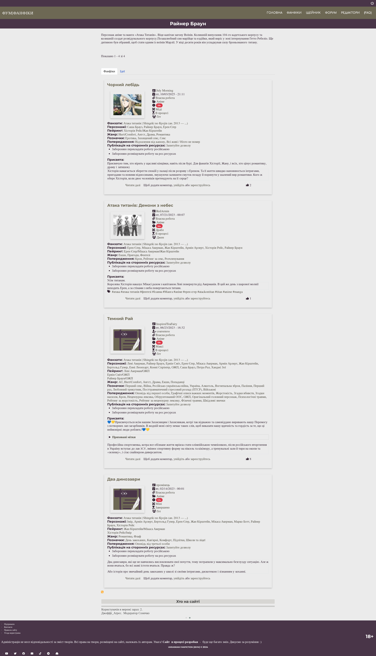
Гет (159, 116)
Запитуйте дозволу (178, 145)
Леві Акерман (136, 363)
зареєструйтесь (200, 185)
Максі (159, 346)
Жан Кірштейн (152, 130)
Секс (163, 138)
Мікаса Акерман (152, 248)
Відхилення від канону (150, 142)
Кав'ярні (152, 540)
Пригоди (133, 255)
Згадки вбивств (244, 393)
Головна (274, 12)
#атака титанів (130, 292)
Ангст (141, 134)
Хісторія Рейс (133, 130)
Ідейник (313, 12)
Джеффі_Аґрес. (111, 613)
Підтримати (9, 624)
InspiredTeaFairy (166, 324)
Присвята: (115, 159)
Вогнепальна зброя (227, 386)
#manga (238, 292)
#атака (116, 292)
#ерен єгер (190, 292)
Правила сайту (10, 630)
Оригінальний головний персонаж (214, 397)
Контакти (8, 627)
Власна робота (165, 98)
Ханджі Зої (218, 367)
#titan (218, 292)
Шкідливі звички (214, 400)
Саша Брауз (134, 127)
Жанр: (112, 134)
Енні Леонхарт (138, 367)
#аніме (178, 292)
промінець (163, 485)
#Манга (168, 292)
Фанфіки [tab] (109, 71)
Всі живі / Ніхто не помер (183, 142)
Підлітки (178, 540)
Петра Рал (203, 367)
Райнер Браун (153, 127)
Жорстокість (224, 393)
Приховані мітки (124, 437)
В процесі (161, 113)
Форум (331, 12)
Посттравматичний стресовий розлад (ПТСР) (172, 389)
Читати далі (132, 185)
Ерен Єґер (169, 127)
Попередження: (120, 142)
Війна (147, 386)
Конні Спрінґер (160, 367)
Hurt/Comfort (127, 134)
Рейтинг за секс (153, 259)
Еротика (130, 138)
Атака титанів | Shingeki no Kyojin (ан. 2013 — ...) (155, 123)
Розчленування (174, 259)
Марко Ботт (241, 521)
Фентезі (145, 255)
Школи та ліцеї (195, 540)
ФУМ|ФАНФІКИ (17, 13)
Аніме (160, 101)
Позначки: (116, 138)
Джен (160, 237)
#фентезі (145, 292)
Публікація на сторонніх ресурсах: (136, 145)
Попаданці (177, 382)
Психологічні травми (252, 397)
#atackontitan (206, 292)
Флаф (137, 536)
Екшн (122, 255)
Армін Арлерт (194, 248)
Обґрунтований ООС (168, 397)
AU (121, 382)
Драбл (160, 230)
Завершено (162, 507)
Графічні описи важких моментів (192, 393)
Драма (151, 134)
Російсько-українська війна (170, 386)
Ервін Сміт (173, 363)
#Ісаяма (157, 292)
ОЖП (175, 367)
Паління (246, 386)
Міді (159, 109)
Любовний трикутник (127, 389)
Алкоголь (207, 386)
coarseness (163, 331)
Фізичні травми (191, 400)
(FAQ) (368, 12)
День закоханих (135, 540)
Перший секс (133, 386)
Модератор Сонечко (136, 613)
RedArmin (162, 211)
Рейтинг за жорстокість (122, 400)
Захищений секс (148, 138)
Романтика (163, 134)
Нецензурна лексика (140, 397)
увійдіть (179, 185)
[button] (186, 617)
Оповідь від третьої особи (152, 544)
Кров (138, 259)
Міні (159, 504)
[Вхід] (372, 3)
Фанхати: (115, 123)
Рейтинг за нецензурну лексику (159, 400)
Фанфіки (294, 12)
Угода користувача (12, 632)
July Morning (164, 90)
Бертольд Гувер (117, 367)
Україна (195, 386)
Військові (209, 389)
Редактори (350, 12)
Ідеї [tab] (122, 71)
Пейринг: (115, 130)
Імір (130, 521)
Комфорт (166, 540)
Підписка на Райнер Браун (102, 592)
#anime (227, 292)
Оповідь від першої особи (152, 393)
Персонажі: (116, 127)
